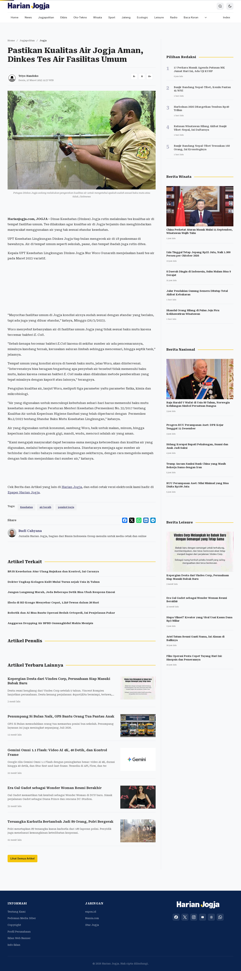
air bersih (45, 507)
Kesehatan (26, 507)
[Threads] (211, 917)
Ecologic (142, 17)
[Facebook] (176, 917)
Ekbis (63, 17)
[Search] (220, 6)
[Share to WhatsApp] (138, 520)
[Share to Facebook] (124, 520)
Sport (111, 17)
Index (226, 17)
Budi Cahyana (30, 531)
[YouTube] (202, 917)
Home (14, 17)
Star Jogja (92, 925)
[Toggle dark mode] (229, 6)
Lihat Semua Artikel (22, 858)
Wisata (97, 17)
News (28, 17)
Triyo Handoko (28, 76)
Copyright (14, 925)
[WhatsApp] (220, 917)
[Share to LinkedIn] (146, 520)
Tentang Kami (17, 911)
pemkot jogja (66, 507)
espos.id (90, 911)
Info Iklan (14, 944)
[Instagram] (193, 917)
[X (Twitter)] (184, 917)
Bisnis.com (92, 918)
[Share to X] (131, 520)
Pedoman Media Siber (22, 918)
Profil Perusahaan (19, 931)
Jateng (126, 17)
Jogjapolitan (46, 17)
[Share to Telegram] (153, 520)
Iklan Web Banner (19, 938)
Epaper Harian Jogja (24, 492)
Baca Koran (191, 17)
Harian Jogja (72, 487)
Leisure (159, 17)
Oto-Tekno (80, 17)
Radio (173, 17)
